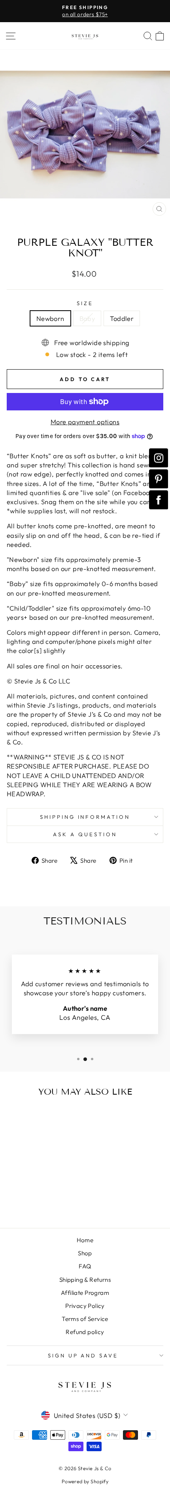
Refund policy (85, 1332)
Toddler (122, 318)
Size (85, 303)
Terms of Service (85, 1319)
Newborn (50, 318)
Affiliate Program (85, 1292)
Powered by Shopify (85, 1481)
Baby (87, 318)
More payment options (85, 422)
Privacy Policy (85, 1306)
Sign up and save (83, 1355)
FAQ (85, 1266)
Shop (85, 1253)
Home (85, 1240)
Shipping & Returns (85, 1279)
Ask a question (85, 834)
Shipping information (85, 817)
